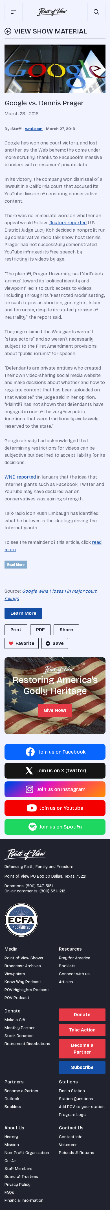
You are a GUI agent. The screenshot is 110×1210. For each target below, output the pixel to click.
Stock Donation (19, 1035)
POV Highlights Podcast (27, 989)
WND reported (20, 477)
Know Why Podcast (23, 982)
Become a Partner (82, 1049)
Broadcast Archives (23, 966)
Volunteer (68, 1144)
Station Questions (76, 1098)
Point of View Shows (24, 958)
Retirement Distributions (27, 1043)
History (11, 1136)
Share (66, 629)
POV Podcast (17, 997)
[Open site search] (96, 12)
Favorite (25, 643)
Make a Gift (15, 1020)
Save (58, 643)
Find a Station (72, 1091)
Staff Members (18, 1168)
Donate (82, 1014)
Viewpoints (15, 974)
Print (15, 629)
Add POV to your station (82, 1106)
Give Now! (55, 710)
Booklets (67, 966)
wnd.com (34, 129)
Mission (12, 1144)
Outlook (12, 1098)
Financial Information (24, 1200)
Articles (66, 982)
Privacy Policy (17, 1184)
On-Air (10, 1160)
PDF (40, 629)
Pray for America (74, 958)
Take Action (82, 1030)
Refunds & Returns (76, 1152)
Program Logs (72, 1114)
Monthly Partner (20, 1028)
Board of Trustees (21, 1176)
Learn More (23, 613)
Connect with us (74, 974)
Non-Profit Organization (27, 1152)
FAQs (9, 1192)
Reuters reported (68, 222)
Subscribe (82, 1067)
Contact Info (71, 1136)
